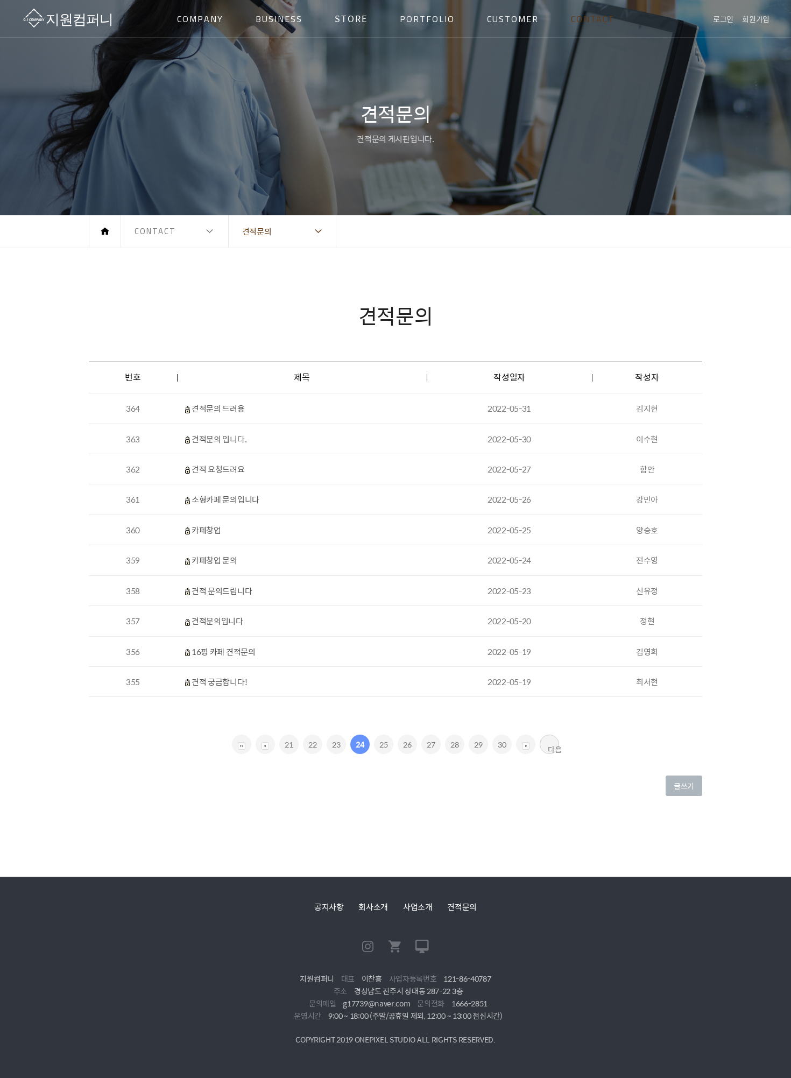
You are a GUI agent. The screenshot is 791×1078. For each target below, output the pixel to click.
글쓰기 (684, 786)
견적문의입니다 (217, 621)
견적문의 (462, 906)
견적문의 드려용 (218, 408)
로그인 (723, 19)
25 (383, 744)
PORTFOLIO (427, 18)
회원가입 (755, 19)
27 (431, 744)
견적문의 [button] (257, 231)
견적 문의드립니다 (222, 590)
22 (312, 744)
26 (407, 744)
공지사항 (329, 906)
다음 (553, 748)
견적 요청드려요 (218, 469)
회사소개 (373, 906)
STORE (351, 18)
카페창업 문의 (214, 560)
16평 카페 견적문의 (224, 651)
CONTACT (593, 18)
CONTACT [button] (155, 231)
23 (336, 744)
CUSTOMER (513, 18)
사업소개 (418, 906)
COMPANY (200, 18)
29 (478, 744)
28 (454, 744)
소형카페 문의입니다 (225, 499)
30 (502, 744)
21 (289, 744)
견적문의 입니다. (219, 439)
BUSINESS (279, 18)
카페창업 (206, 530)
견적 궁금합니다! (219, 681)
